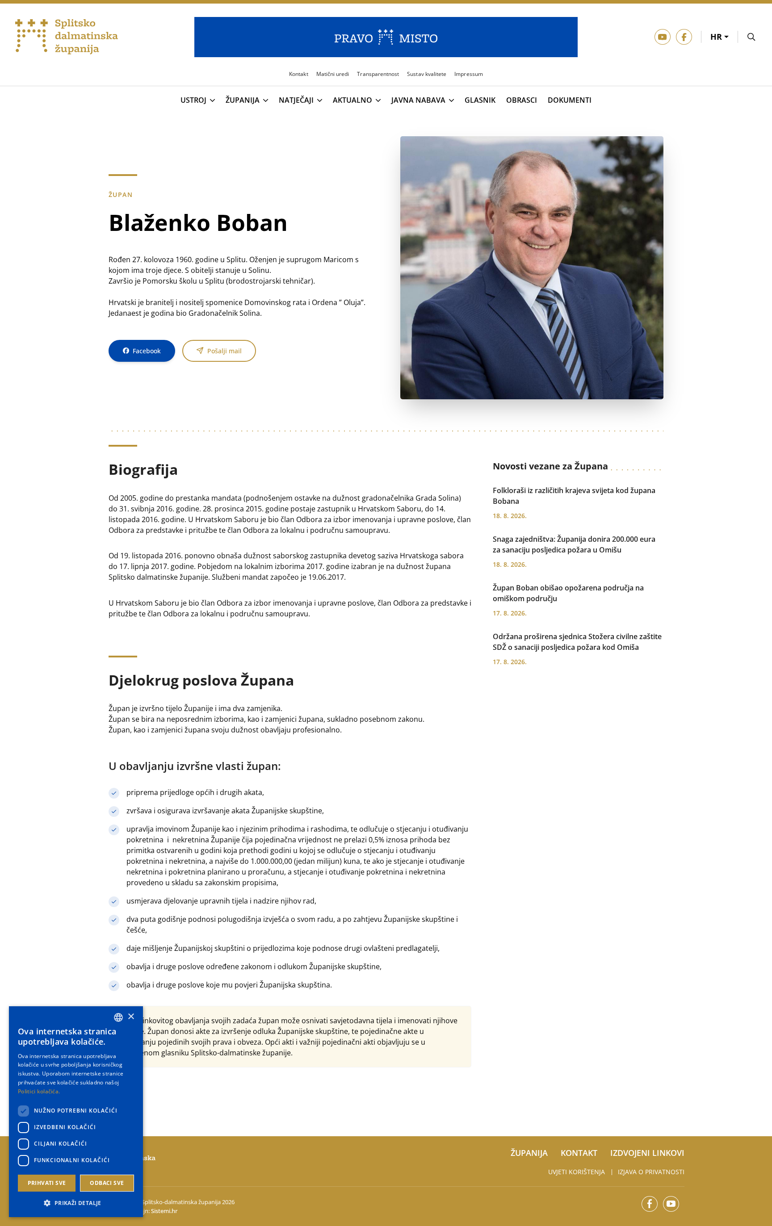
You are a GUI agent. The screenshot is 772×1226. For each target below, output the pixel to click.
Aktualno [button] (352, 100)
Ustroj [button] (193, 100)
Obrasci (521, 100)
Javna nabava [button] (418, 100)
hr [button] (717, 36)
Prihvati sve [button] (47, 1183)
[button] (76, 1202)
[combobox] (118, 1017)
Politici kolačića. (39, 1091)
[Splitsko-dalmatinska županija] (66, 37)
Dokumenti (570, 100)
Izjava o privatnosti (651, 1171)
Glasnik (480, 100)
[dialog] (76, 1111)
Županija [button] (243, 100)
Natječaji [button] (296, 100)
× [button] (130, 1016)
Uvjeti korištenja (576, 1171)
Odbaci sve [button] (107, 1183)
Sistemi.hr (164, 1211)
